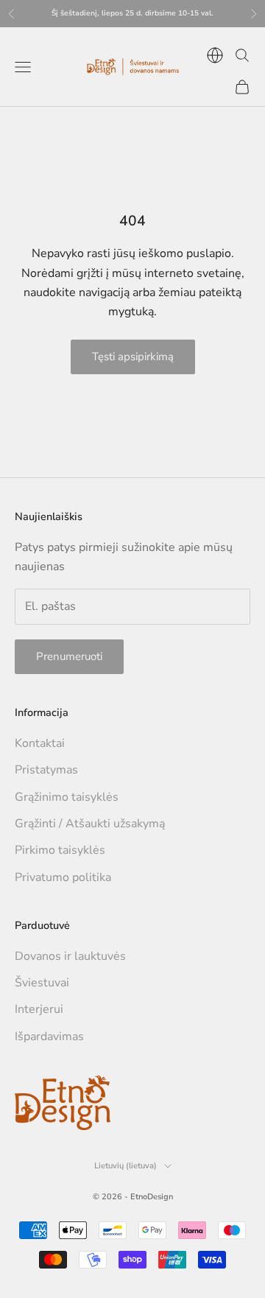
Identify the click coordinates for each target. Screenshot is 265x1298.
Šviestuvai (42, 983)
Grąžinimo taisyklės (67, 797)
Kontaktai (40, 743)
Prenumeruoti (69, 656)
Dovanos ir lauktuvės (70, 956)
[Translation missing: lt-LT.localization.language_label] (215, 55)
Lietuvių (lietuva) (125, 1165)
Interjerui (39, 1009)
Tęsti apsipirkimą (133, 356)
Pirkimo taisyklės (60, 850)
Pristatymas (46, 770)
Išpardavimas (49, 1036)
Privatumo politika (63, 877)
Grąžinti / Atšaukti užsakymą (90, 823)
